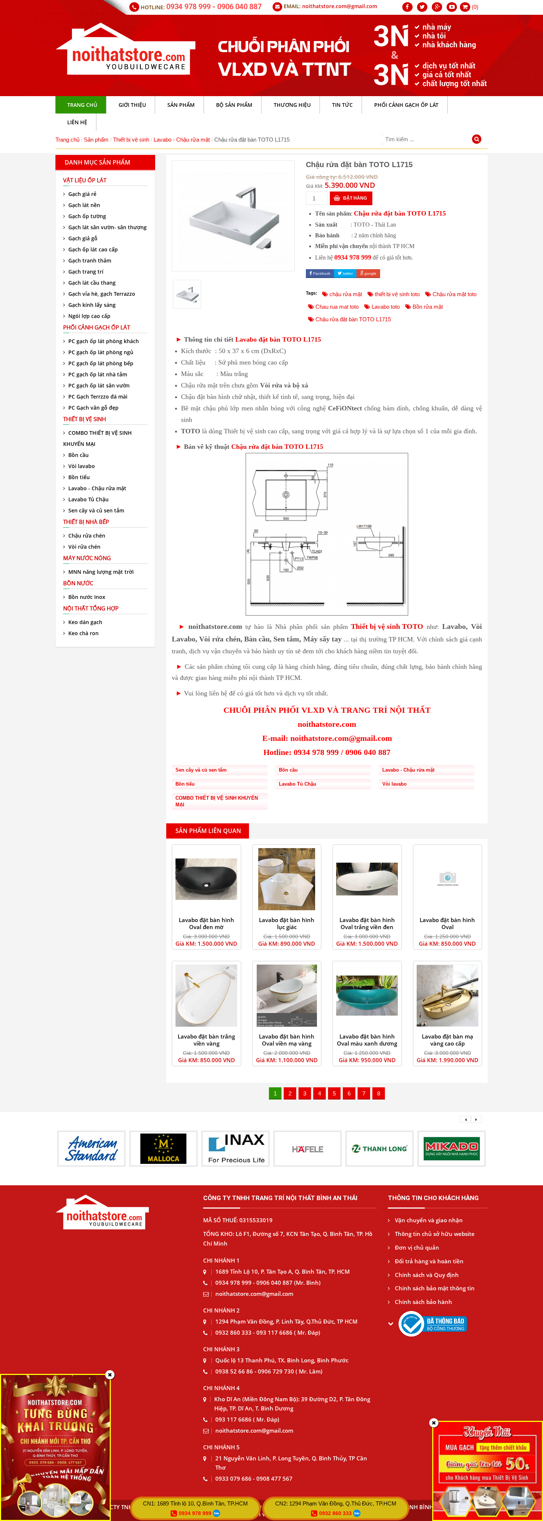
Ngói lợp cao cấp (88, 315)
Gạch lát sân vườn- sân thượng (107, 227)
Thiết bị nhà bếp (86, 521)
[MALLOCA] (91, 1148)
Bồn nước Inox (86, 596)
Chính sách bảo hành (422, 1301)
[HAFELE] (235, 1148)
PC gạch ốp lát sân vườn (98, 385)
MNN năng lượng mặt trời (100, 571)
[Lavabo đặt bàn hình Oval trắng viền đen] (367, 879)
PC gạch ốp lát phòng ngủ (100, 352)
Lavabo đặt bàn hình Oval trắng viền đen (367, 923)
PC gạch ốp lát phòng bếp (100, 363)
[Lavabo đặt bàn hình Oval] (448, 879)
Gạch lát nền (83, 205)
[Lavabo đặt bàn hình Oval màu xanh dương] (367, 996)
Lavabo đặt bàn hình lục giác (286, 923)
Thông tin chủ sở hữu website (434, 1233)
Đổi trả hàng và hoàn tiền (428, 1261)
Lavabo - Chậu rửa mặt (182, 139)
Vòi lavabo (81, 466)
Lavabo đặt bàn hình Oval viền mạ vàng (286, 1040)
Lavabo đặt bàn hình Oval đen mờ (206, 923)
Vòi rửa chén (83, 546)
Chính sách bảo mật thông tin (434, 1288)
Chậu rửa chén (86, 535)
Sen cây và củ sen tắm (95, 510)
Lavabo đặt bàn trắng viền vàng (206, 1040)
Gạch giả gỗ (82, 238)
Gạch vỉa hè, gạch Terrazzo (101, 293)
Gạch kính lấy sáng (91, 304)
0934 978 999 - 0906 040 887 (214, 6)
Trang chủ (67, 139)
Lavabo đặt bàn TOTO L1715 (278, 339)
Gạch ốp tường (86, 216)
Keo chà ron (83, 633)
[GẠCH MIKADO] (379, 1148)
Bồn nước (78, 583)
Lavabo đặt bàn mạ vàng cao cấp (447, 1040)
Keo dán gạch (84, 622)
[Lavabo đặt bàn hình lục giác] (287, 879)
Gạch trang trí (85, 271)
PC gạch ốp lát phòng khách (103, 341)
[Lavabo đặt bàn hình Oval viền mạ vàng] (287, 996)
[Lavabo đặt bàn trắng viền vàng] (206, 996)
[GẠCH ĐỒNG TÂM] (451, 1148)
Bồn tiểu (78, 477)
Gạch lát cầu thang (91, 282)
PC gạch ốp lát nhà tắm (97, 374)
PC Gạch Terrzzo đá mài (97, 396)
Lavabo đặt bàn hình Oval (447, 923)
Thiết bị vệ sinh (131, 139)
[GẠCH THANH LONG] (307, 1148)
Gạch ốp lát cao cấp (92, 249)
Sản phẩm (96, 139)
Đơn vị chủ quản (416, 1247)
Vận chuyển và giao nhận (428, 1220)
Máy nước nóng (87, 558)
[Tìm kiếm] (478, 140)
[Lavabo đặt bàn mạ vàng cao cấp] (448, 996)
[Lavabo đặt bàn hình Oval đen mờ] (206, 879)
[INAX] (163, 1148)
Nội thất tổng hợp (91, 608)
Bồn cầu (78, 454)
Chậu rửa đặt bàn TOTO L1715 (400, 213)
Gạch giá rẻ (81, 193)
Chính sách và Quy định (426, 1274)
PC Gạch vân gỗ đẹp (93, 407)
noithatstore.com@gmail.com (339, 6)
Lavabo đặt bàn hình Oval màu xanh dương (367, 1040)
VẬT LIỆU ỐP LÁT (84, 180)
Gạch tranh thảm (89, 260)
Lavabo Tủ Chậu (88, 499)
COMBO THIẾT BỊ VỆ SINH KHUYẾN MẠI (97, 438)
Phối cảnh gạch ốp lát (96, 327)
